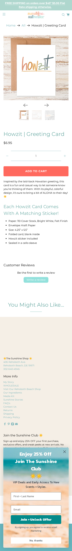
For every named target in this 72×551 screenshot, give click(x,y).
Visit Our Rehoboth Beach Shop (22, 389)
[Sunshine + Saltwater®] (36, 14)
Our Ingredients (12, 392)
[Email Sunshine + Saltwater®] (16, 424)
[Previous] (25, 105)
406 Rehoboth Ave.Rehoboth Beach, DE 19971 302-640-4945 (18, 365)
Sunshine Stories (13, 399)
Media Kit (8, 396)
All (23, 25)
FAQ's (6, 403)
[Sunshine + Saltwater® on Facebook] (4, 424)
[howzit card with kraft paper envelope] (36, 67)
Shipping (8, 413)
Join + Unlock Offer (36, 519)
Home (11, 25)
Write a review (36, 279)
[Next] (46, 105)
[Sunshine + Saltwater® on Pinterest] (8, 424)
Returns (8, 410)
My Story (8, 382)
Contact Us (9, 406)
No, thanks (36, 540)
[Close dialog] (64, 451)
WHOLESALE (11, 385)
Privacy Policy (11, 417)
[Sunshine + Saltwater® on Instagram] (12, 424)
